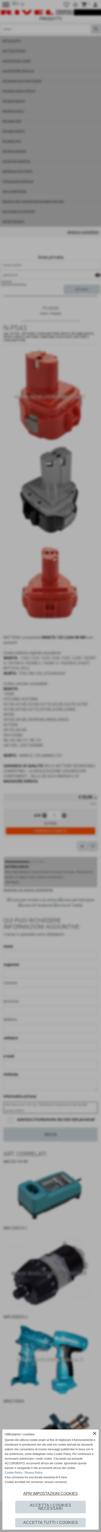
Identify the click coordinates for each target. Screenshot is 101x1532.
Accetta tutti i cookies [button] (50, 1523)
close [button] (94, 1433)
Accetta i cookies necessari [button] (50, 1507)
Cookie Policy (13, 1472)
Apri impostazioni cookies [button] (50, 1494)
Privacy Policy (34, 1472)
